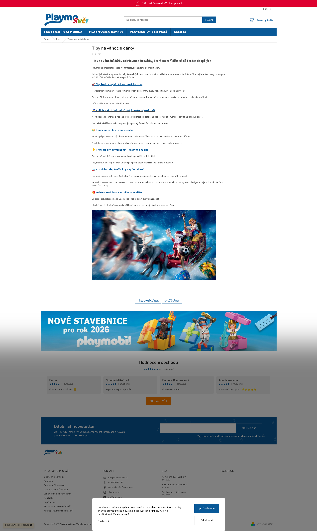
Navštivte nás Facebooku (120, 487)
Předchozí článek (148, 300)
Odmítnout (207, 520)
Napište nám (50, 502)
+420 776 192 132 (116, 482)
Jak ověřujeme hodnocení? (57, 493)
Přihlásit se (249, 428)
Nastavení (103, 521)
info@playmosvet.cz (118, 477)
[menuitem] (63, 32)
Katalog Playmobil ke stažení (58, 510)
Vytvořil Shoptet (265, 524)
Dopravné (49, 481)
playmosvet (114, 492)
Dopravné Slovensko (54, 485)
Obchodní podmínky (54, 477)
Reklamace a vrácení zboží (57, 506)
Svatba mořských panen (174, 492)
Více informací (121, 514)
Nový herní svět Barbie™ (174, 477)
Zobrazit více (159, 400)
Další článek (171, 300)
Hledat (209, 19)
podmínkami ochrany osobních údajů (245, 436)
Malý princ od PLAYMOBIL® (175, 484)
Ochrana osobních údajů (56, 489)
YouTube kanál (115, 497)
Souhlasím (209, 508)
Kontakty (48, 498)
